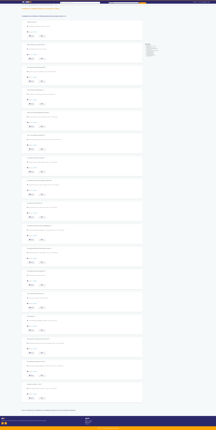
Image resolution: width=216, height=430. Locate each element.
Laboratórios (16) (149, 55)
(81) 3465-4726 (31, 99)
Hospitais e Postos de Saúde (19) (152, 50)
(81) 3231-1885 (31, 77)
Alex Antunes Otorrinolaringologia (36, 67)
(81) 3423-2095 (31, 371)
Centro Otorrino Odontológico (35, 90)
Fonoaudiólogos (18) (150, 52)
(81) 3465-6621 (31, 348)
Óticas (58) (148, 45)
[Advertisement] (153, 24)
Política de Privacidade (114, 428)
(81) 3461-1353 (31, 167)
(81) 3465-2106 (31, 190)
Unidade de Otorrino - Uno (34, 384)
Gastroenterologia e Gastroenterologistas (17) (151, 54)
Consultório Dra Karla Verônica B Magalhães (38, 225)
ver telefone (35, 31)
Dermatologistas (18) (150, 51)
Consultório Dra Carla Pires (34, 203)
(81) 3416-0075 (31, 54)
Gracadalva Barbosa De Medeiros (36, 271)
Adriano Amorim (31, 22)
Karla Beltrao (30, 316)
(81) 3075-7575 (31, 394)
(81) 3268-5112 (31, 122)
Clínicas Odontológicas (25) (151, 47)
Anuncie (87, 423)
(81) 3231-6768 (31, 280)
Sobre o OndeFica (89, 420)
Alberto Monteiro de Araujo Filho (35, 44)
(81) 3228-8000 (31, 258)
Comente (31, 58)
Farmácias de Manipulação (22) (152, 48)
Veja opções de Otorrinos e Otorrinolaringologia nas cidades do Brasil (48, 410)
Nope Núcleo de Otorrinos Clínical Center (38, 339)
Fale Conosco (88, 422)
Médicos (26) (148, 46)
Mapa (42, 58)
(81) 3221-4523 (31, 303)
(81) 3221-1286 (31, 213)
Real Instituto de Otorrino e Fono (35, 361)
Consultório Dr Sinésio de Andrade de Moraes (39, 180)
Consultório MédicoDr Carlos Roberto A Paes (39, 248)
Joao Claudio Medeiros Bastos (35, 293)
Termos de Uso (106, 428)
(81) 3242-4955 (31, 326)
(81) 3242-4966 (31, 235)
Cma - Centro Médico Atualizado (35, 135)
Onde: (110, 2)
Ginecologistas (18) (149, 53)
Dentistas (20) (148, 49)
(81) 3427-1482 (31, 31)
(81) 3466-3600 (31, 145)
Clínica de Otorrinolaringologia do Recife (37, 112)
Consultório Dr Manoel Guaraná (35, 157)
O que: (61, 2)
